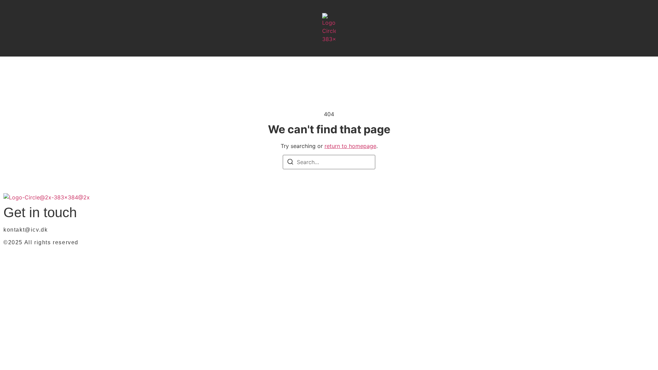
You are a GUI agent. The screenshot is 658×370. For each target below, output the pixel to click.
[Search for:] (329, 162)
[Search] (290, 163)
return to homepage (350, 146)
